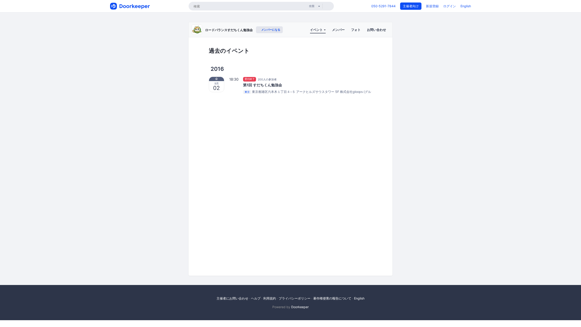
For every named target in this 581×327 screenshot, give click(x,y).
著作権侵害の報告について (332, 298)
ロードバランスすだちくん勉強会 (229, 30)
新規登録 (432, 6)
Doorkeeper (300, 307)
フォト (356, 30)
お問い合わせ (376, 30)
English (465, 6)
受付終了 (250, 79)
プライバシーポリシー (294, 298)
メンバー (338, 30)
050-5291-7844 (383, 6)
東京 (247, 92)
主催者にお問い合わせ (232, 298)
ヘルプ (256, 298)
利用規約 (269, 298)
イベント (316, 30)
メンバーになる (270, 29)
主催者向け (411, 6)
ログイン (449, 6)
